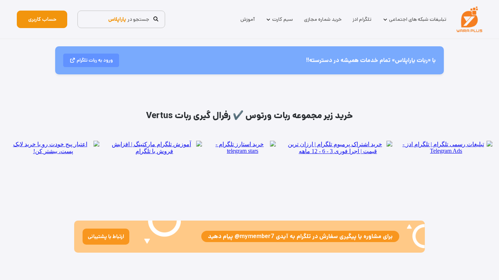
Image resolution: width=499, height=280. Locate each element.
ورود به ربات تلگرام (95, 60)
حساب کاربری (42, 19)
